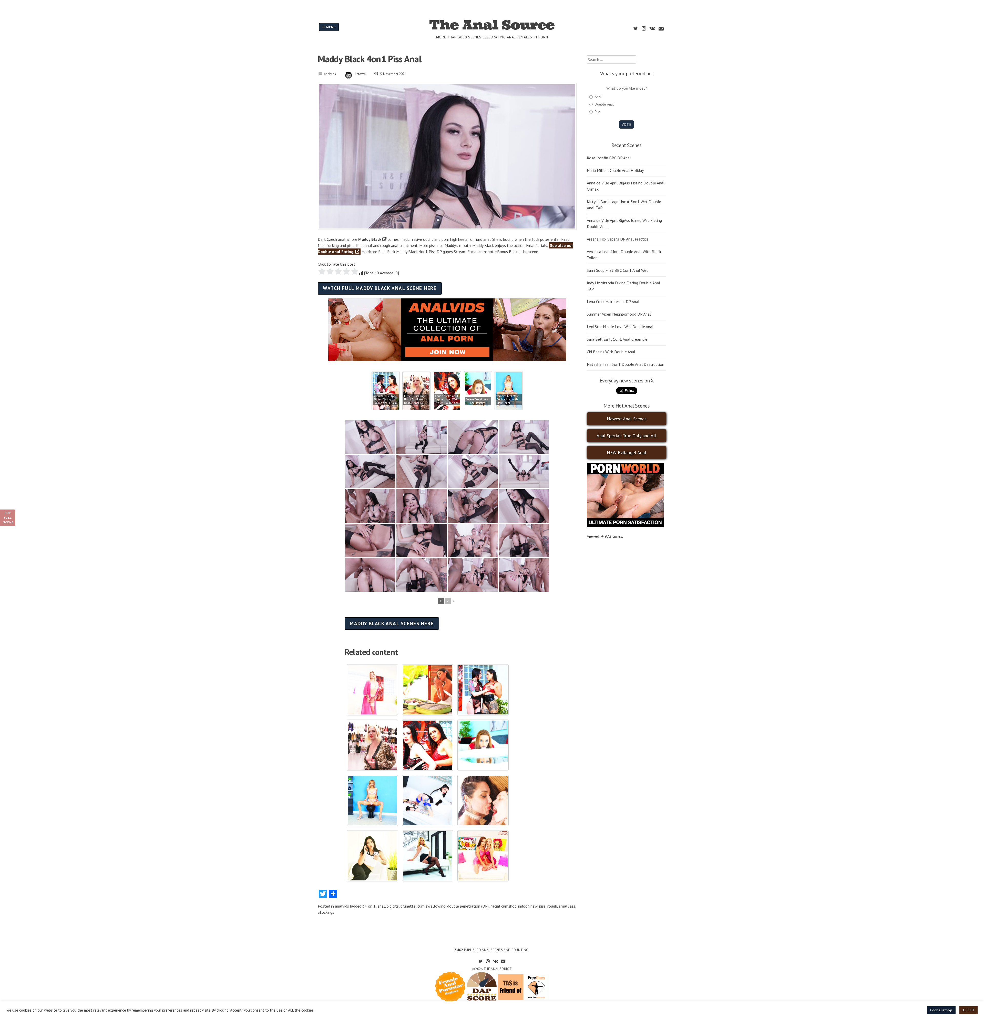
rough (552, 906)
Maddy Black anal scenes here (392, 623)
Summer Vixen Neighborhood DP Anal (619, 314)
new (533, 906)
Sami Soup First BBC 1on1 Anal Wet (617, 270)
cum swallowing (431, 906)
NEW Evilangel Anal (626, 452)
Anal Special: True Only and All (627, 436)
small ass (567, 906)
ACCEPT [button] (968, 1010)
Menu (330, 27)
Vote (626, 124)
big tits (393, 906)
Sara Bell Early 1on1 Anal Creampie (617, 339)
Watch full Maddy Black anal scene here (380, 288)
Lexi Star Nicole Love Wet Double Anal (620, 326)
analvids (330, 74)
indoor (523, 906)
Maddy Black (369, 239)
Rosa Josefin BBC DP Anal (609, 157)
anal (381, 906)
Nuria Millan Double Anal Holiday (615, 170)
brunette (408, 906)
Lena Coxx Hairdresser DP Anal (613, 301)
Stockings (326, 912)
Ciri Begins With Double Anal (611, 351)
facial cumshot (503, 906)
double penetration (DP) (468, 906)
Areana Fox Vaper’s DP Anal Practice (618, 239)
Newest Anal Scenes (627, 419)
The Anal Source (492, 25)
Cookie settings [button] (941, 1010)
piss (542, 906)
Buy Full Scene (8, 517)
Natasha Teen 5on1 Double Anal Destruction (625, 364)
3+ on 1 (369, 906)
